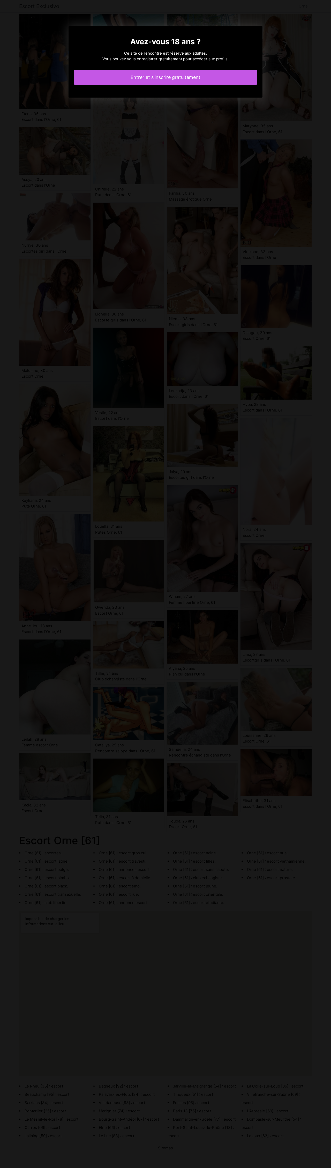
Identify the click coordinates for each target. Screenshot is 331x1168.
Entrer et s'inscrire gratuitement (165, 77)
